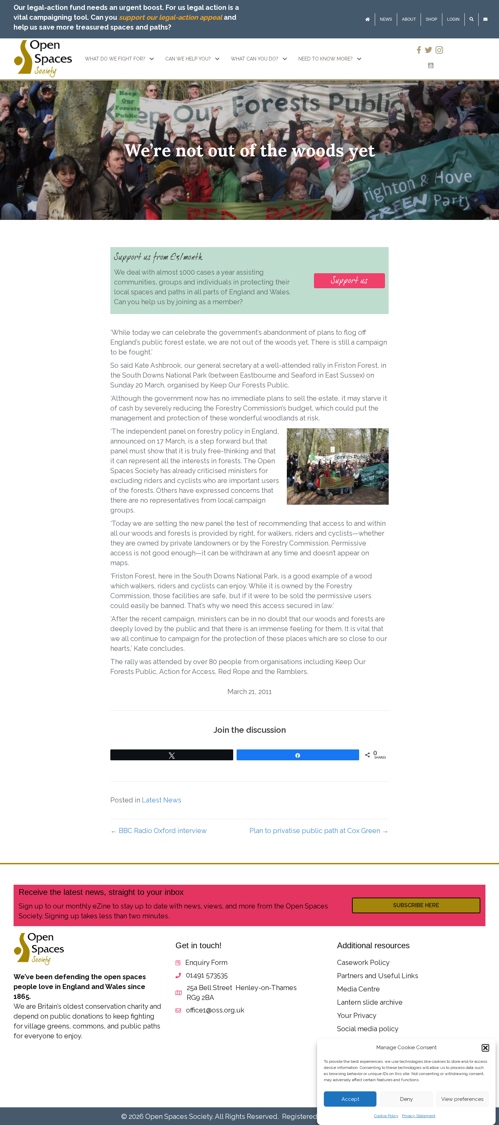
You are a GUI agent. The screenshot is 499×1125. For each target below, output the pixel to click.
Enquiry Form (206, 962)
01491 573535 (207, 975)
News (386, 19)
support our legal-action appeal (170, 17)
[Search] (471, 19)
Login (453, 19)
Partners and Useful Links (377, 976)
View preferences (462, 1099)
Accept (350, 1099)
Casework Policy (363, 962)
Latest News (161, 800)
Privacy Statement (419, 1115)
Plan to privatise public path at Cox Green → (319, 831)
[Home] (368, 19)
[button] (485, 1047)
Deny (406, 1099)
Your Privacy (356, 1015)
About (409, 19)
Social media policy (368, 1029)
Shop (431, 19)
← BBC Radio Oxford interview (158, 831)
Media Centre (358, 989)
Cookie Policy (386, 1115)
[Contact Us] (485, 19)
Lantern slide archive (370, 1002)
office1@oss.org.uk (215, 1010)
